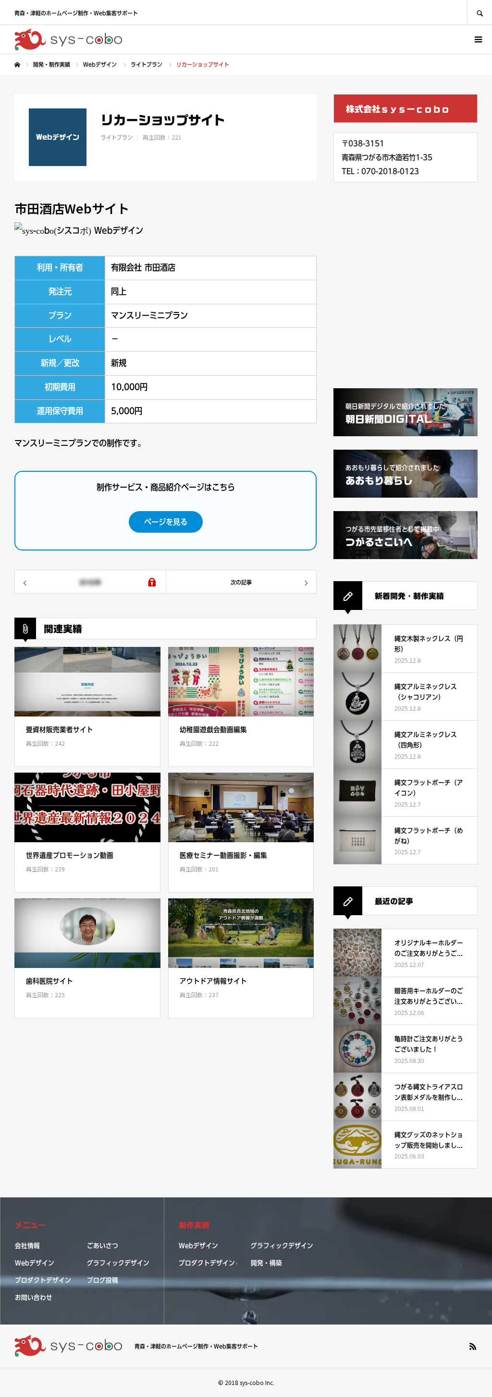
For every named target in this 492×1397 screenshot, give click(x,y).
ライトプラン (117, 137)
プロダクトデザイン (43, 1280)
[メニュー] (477, 39)
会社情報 (27, 1245)
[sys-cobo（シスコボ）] (68, 39)
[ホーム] (17, 64)
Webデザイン (34, 1263)
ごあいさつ (102, 1245)
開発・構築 (266, 1263)
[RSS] (473, 1346)
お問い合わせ (33, 1297)
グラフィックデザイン (118, 1263)
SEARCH (479, 12)
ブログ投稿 (102, 1280)
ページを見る (165, 522)
